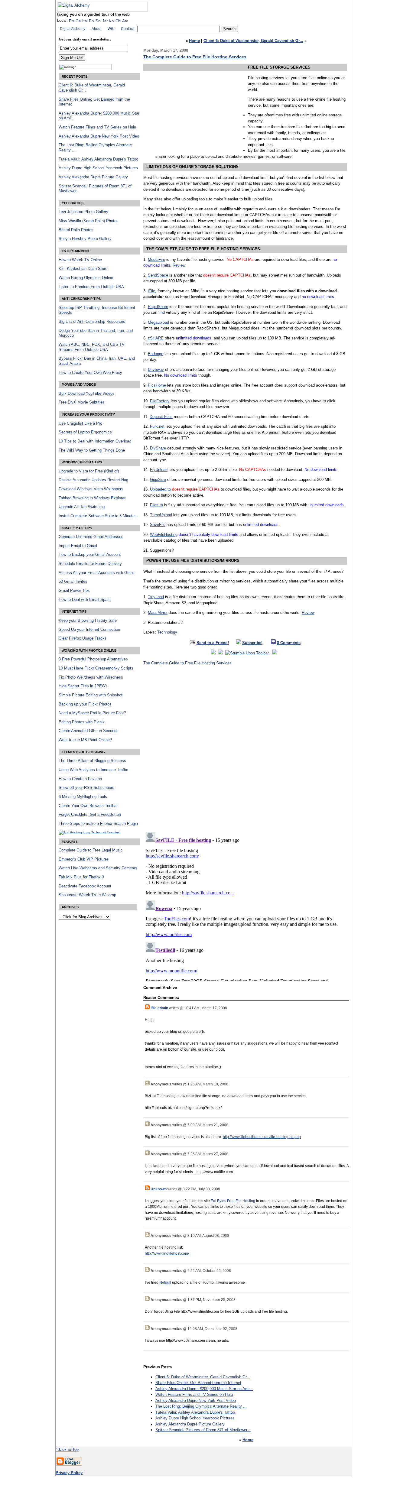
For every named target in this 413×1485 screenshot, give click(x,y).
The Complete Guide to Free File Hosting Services (194, 56)
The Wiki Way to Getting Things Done (92, 450)
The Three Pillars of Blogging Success (92, 761)
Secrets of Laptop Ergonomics (85, 432)
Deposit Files (161, 416)
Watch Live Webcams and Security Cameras (98, 868)
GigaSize (158, 479)
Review (179, 265)
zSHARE (156, 338)
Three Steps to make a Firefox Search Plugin (98, 824)
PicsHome (157, 385)
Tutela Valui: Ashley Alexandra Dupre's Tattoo (195, 1412)
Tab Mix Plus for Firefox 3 (81, 877)
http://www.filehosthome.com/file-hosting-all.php (262, 1137)
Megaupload (158, 322)
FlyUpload (158, 469)
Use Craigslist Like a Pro (80, 423)
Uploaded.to (160, 489)
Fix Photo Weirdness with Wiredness (91, 677)
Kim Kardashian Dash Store (83, 269)
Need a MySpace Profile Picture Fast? (92, 713)
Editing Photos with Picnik (82, 722)
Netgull (165, 1282)
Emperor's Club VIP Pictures (84, 859)
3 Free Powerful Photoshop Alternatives (93, 659)
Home (194, 40)
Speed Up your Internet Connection (89, 629)
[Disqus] (246, 750)
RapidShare (158, 306)
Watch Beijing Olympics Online (86, 278)
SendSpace (158, 275)
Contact (127, 29)
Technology (167, 632)
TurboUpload (161, 515)
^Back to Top (67, 1449)
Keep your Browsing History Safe (88, 620)
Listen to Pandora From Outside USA (91, 287)
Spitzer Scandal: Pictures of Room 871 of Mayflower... (203, 1430)
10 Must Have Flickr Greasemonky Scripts (96, 668)
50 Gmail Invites (73, 581)
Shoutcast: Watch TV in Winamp (87, 895)
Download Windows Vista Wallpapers (91, 489)
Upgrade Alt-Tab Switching (82, 507)
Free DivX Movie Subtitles (82, 402)
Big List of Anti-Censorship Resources (92, 321)
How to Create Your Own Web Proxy (90, 373)
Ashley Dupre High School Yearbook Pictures (195, 1418)
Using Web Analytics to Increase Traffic (93, 770)
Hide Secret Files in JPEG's (83, 686)
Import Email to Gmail (78, 546)
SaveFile (157, 524)
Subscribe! (252, 642)
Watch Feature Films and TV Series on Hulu (194, 1394)
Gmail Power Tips (74, 590)
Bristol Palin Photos (76, 230)
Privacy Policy (69, 1472)
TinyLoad (156, 597)
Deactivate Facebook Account (85, 886)
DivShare (158, 448)
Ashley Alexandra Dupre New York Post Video (195, 1400)
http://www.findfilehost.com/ (167, 1253)
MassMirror (157, 612)
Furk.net (157, 426)
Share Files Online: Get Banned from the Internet (198, 1382)
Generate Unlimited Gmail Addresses (91, 537)
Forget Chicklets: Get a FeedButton (90, 814)
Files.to (156, 505)
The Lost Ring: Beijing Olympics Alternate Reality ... (201, 1406)
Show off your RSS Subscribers (86, 788)
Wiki (111, 29)
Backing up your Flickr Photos (85, 704)
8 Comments (289, 642)
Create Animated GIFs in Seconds (89, 731)
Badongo (155, 354)
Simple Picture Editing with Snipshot (90, 695)
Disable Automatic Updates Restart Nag (93, 480)
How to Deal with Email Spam (85, 600)
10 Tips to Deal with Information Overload (95, 441)
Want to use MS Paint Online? (85, 740)
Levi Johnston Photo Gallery (83, 212)
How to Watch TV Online (80, 260)
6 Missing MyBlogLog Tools (83, 797)
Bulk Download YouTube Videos (87, 393)
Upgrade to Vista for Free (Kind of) (89, 471)
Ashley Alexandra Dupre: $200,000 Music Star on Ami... (204, 1388)
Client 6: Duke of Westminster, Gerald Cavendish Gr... (253, 40)
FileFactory (160, 401)
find (161, 312)
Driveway (156, 369)
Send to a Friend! (213, 642)
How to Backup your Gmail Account (90, 555)
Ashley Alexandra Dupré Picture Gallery (190, 1424)
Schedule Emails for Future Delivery (90, 564)
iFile (151, 291)
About (96, 29)
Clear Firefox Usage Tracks (83, 638)
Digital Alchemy (72, 29)
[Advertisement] (194, 106)
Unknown (159, 1189)
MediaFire (156, 259)
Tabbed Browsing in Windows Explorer (92, 498)
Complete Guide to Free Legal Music (91, 850)
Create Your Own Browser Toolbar (88, 806)
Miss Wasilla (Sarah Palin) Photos (89, 221)
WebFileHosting (163, 534)
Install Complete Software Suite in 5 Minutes (98, 516)
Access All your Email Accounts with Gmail (97, 573)
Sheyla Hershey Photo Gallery (85, 239)
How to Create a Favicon (80, 779)
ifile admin (159, 1008)
